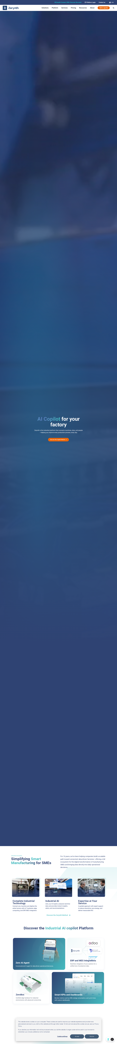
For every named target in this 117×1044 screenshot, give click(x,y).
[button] (113, 8)
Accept (77, 1036)
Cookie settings (62, 1036)
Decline (92, 1036)
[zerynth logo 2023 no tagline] (11, 6)
